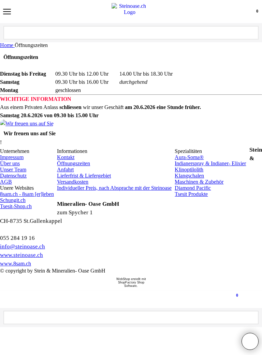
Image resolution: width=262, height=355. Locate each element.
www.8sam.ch (15, 263)
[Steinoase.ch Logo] (129, 11)
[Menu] (7, 12)
